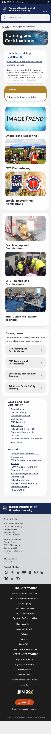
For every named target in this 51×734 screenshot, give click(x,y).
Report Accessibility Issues (24, 709)
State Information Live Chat (24, 593)
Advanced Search (24, 629)
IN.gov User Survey (24, 624)
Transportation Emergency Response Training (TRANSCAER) (24, 486)
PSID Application (19, 422)
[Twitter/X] (12, 572)
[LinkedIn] (30, 572)
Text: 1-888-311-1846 (24, 613)
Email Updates (24, 669)
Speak (24, 702)
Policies (24, 634)
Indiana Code (24, 674)
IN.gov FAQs (24, 644)
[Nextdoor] (18, 578)
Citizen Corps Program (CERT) (25, 453)
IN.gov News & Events (24, 664)
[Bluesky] (6, 578)
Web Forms (16, 442)
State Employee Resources (24, 649)
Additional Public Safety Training (22, 387)
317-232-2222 (10, 559)
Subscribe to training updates (21, 97)
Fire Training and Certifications (18, 350)
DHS (7, 26)
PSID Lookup (17, 425)
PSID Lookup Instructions (23, 428)
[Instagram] (18, 572)
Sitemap (24, 639)
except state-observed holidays (12, 533)
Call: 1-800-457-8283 (24, 608)
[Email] (36, 572)
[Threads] (12, 578)
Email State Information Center (24, 598)
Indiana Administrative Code (24, 680)
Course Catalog (18, 412)
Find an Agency (24, 603)
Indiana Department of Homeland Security (22, 9)
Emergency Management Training (22, 375)
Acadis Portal (17, 409)
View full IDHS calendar (18, 61)
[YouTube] (24, 572)
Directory (8, 562)
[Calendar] (42, 572)
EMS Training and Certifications (18, 362)
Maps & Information (24, 659)
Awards (24, 685)
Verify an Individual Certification (26, 438)
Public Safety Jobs (20, 480)
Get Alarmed (17, 457)
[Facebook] (6, 572)
